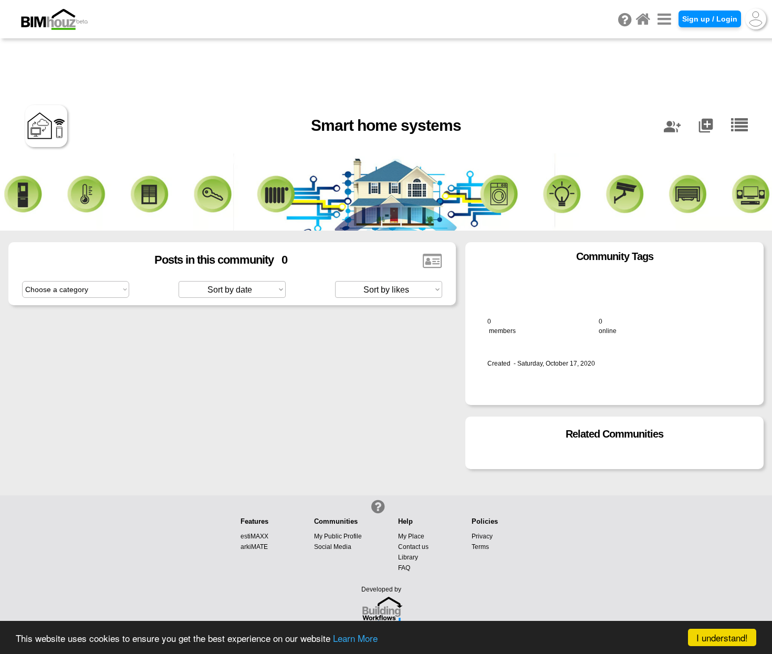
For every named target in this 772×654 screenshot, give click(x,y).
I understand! (722, 637)
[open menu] (664, 19)
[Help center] (377, 506)
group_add (672, 126)
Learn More (355, 638)
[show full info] (432, 261)
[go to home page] (643, 19)
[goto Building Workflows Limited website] (382, 611)
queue (705, 125)
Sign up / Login (709, 19)
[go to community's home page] (739, 125)
